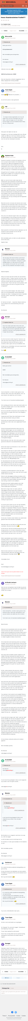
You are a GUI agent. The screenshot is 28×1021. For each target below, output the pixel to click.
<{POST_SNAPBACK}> (20, 64)
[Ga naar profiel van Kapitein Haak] (2, 156)
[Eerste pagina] (2, 31)
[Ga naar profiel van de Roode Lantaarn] (2, 583)
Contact (18, 1015)
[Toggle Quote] (3, 42)
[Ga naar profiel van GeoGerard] (2, 863)
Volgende (21, 30)
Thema (4, 1015)
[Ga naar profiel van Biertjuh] (2, 317)
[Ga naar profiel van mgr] (2, 107)
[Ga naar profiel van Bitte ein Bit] (2, 37)
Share (7, 977)
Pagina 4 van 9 (13, 30)
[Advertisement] (14, 1003)
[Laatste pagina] (26, 31)
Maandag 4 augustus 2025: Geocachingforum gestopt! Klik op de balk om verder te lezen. (14, 12)
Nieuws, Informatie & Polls (14, 25)
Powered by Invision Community (14, 1018)
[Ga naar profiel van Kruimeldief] (2, 357)
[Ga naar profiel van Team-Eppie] (2, 90)
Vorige (5, 30)
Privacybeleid (11, 1015)
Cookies (24, 1015)
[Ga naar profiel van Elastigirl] (2, 944)
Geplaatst (10, 38)
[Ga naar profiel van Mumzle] (2, 249)
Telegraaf (3, 588)
